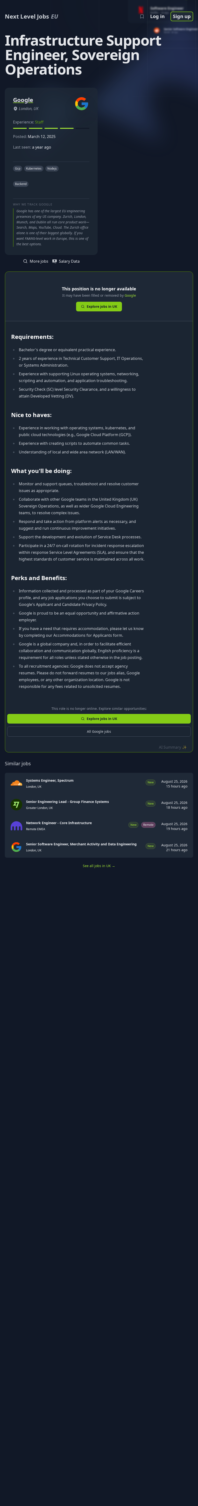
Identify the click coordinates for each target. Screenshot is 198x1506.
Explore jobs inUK (102, 306)
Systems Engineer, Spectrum (50, 780)
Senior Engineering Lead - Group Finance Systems (67, 801)
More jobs (39, 261)
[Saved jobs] (142, 16)
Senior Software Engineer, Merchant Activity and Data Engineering (81, 844)
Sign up (182, 16)
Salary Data (69, 261)
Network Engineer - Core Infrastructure (59, 823)
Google (130, 295)
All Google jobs (99, 731)
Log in (157, 16)
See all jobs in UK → (99, 865)
